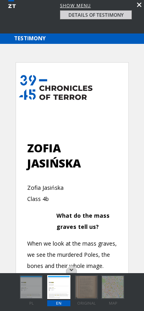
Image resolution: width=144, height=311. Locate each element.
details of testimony (96, 15)
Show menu (75, 5)
